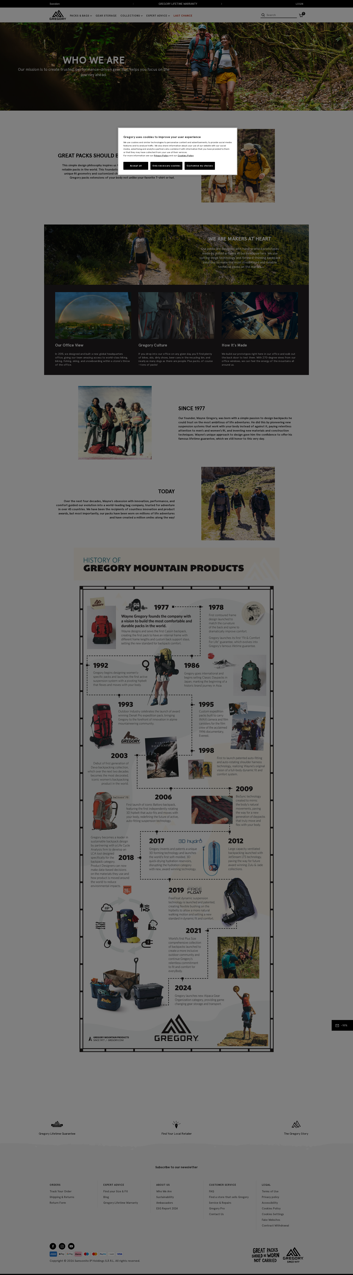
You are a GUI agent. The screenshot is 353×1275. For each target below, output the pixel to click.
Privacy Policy (161, 155)
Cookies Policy (186, 155)
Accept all (136, 165)
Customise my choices (200, 165)
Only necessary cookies (166, 165)
